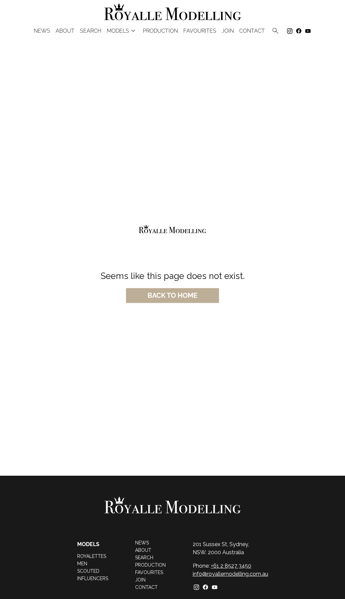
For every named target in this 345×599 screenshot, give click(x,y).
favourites (199, 31)
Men (82, 563)
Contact (252, 31)
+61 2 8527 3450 (231, 566)
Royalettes (91, 556)
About (65, 31)
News (42, 31)
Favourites (149, 572)
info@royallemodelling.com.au (230, 574)
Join (228, 31)
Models (122, 31)
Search (90, 31)
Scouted (88, 571)
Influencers (92, 578)
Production (160, 31)
